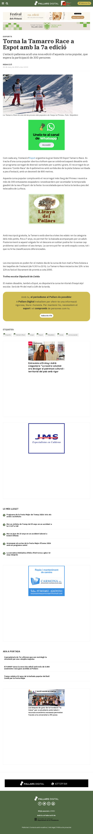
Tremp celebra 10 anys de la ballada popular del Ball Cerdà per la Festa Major (27, 677)
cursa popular (73, 335)
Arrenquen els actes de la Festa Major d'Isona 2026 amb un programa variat (29, 544)
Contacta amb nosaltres (38, 827)
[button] (84, 3)
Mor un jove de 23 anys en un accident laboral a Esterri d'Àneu (27, 535)
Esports (8, 335)
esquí (32, 335)
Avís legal (52, 827)
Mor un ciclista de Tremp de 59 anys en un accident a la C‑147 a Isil (29, 525)
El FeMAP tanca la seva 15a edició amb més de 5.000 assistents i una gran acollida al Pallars (27, 668)
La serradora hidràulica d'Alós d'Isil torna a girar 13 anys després (28, 554)
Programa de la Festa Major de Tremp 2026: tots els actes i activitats (29, 515)
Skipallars (51, 335)
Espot (32, 157)
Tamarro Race (20, 335)
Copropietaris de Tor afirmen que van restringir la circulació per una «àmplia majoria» (25, 658)
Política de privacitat (64, 827)
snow (61, 335)
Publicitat (25, 827)
